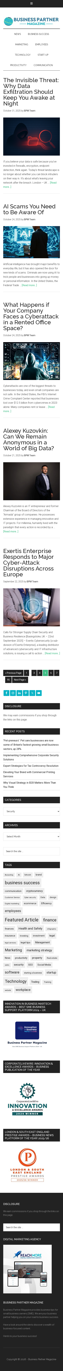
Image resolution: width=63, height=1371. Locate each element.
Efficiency (46, 903)
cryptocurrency (34, 891)
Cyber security (30, 897)
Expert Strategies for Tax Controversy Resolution (31, 765)
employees (13, 911)
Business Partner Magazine (31, 21)
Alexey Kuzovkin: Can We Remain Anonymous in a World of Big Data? (28, 439)
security (19, 964)
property (37, 957)
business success (22, 882)
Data (43, 897)
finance (49, 920)
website (8, 990)
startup (51, 972)
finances (9, 928)
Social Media (44, 964)
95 (8, 679)
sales (7, 965)
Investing (24, 936)
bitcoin (28, 875)
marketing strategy (39, 950)
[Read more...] (29, 285)
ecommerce (30, 903)
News (7, 958)
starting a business (33, 973)
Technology (15, 981)
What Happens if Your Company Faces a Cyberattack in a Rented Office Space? (31, 316)
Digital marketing (12, 904)
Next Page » (20, 679)
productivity (21, 957)
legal (52, 935)
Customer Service (12, 897)
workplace (23, 990)
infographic (51, 929)
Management (42, 942)
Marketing (13, 950)
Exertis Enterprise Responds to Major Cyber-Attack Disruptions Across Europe (28, 562)
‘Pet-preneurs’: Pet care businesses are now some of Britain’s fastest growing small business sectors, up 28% (31, 745)
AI (19, 875)
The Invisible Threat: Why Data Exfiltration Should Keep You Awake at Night (31, 92)
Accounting (9, 875)
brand (39, 874)
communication (13, 891)
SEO (30, 964)
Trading (35, 981)
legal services (10, 943)
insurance (10, 935)
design (53, 897)
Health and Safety (30, 928)
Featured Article (21, 920)
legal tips (25, 942)
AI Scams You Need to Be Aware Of (29, 209)
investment (39, 935)
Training (47, 982)
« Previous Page (13, 673)
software (12, 972)
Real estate (52, 958)
